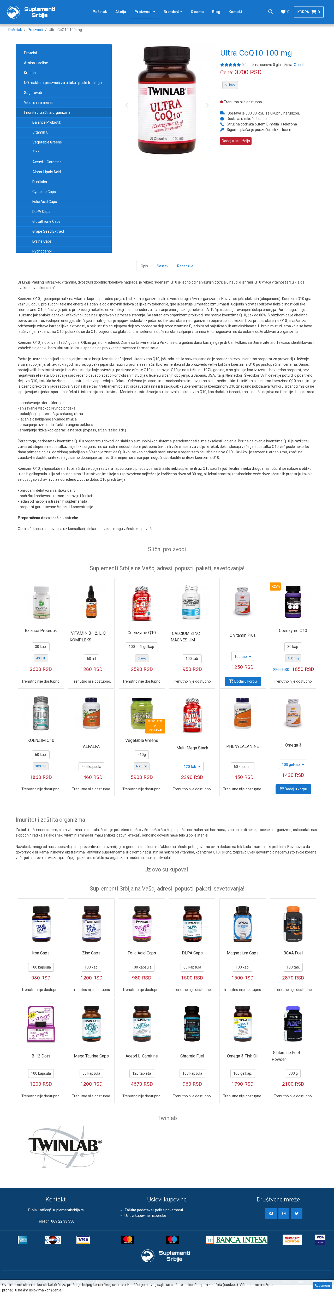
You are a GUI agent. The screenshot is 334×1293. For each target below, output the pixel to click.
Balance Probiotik (46, 122)
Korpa (308, 12)
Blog (216, 12)
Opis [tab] (144, 266)
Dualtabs (39, 182)
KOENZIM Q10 (40, 740)
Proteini (30, 53)
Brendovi (171, 12)
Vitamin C (40, 132)
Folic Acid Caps (44, 202)
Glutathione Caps (46, 221)
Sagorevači (33, 93)
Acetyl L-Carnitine (47, 162)
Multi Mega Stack (192, 747)
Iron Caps (41, 953)
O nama (197, 12)
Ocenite (300, 65)
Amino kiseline (36, 63)
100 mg (293, 658)
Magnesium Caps (243, 953)
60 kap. (230, 85)
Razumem (322, 1286)
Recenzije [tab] (185, 266)
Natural (141, 766)
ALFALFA (91, 746)
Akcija (120, 12)
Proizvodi (147, 11)
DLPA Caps (41, 211)
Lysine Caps (42, 241)
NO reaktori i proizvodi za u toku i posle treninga (63, 83)
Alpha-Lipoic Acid (46, 172)
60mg (142, 658)
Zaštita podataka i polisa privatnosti (153, 1210)
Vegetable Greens (47, 142)
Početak (100, 12)
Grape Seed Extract (48, 231)
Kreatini (30, 73)
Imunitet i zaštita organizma (47, 112)
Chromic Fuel (192, 1056)
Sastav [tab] (162, 266)
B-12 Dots (41, 1056)
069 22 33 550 (62, 1221)
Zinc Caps (91, 953)
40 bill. (41, 658)
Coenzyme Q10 (142, 632)
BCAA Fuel (293, 953)
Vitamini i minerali (38, 102)
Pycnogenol (42, 251)
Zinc (35, 152)
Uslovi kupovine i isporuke (145, 1215)
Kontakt (235, 12)
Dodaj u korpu (245, 681)
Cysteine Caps (44, 192)
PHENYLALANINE (242, 746)
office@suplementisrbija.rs (62, 1210)
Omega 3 (293, 745)
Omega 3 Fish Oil (242, 1056)
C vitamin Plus (243, 635)
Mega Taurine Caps (91, 1056)
